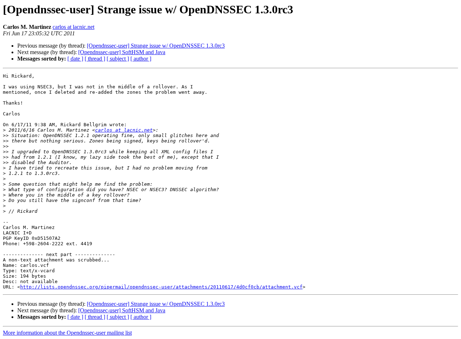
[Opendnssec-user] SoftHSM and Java (121, 52)
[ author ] (140, 59)
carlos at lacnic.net (73, 27)
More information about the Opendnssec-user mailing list (67, 333)
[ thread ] (95, 59)
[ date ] (75, 59)
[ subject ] (118, 59)
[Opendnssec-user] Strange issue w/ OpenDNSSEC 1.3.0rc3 (156, 46)
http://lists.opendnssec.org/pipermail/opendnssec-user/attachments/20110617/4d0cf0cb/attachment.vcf (161, 287)
